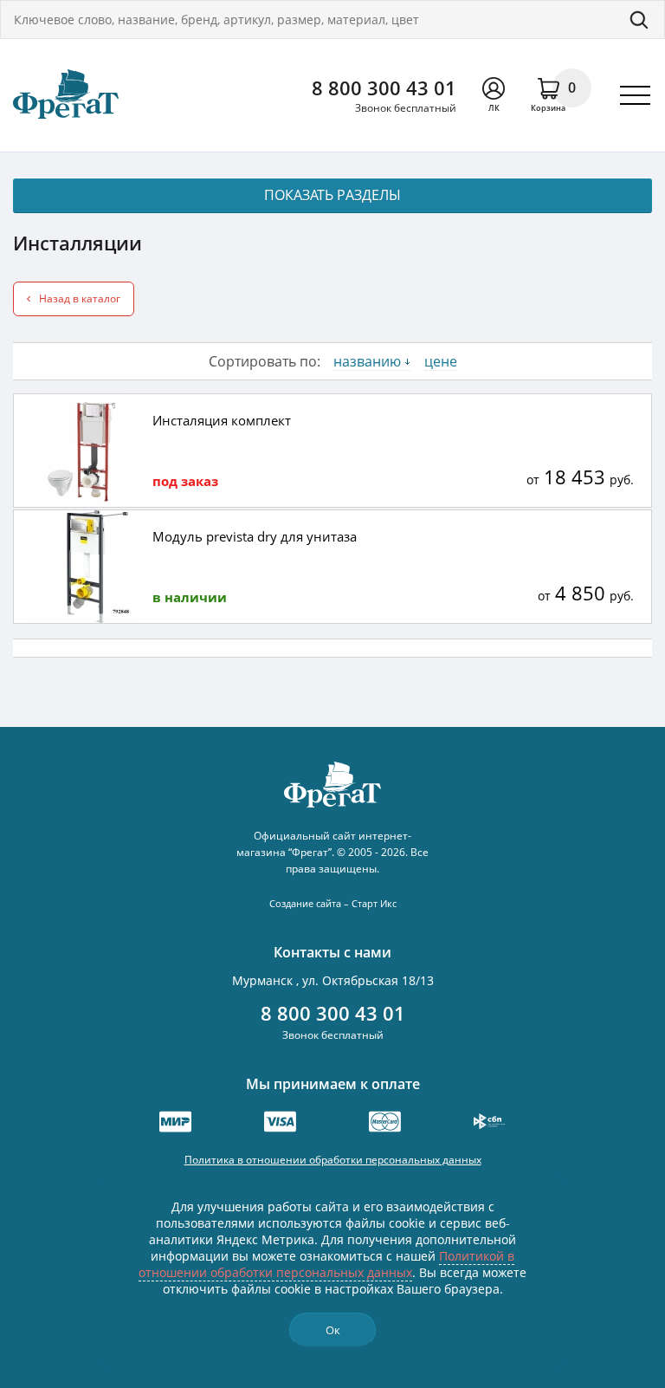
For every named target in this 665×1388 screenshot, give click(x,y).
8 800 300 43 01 (384, 88)
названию (367, 361)
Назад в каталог (79, 298)
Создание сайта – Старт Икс (333, 903)
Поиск (639, 19)
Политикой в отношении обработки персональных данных (326, 1264)
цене (440, 361)
